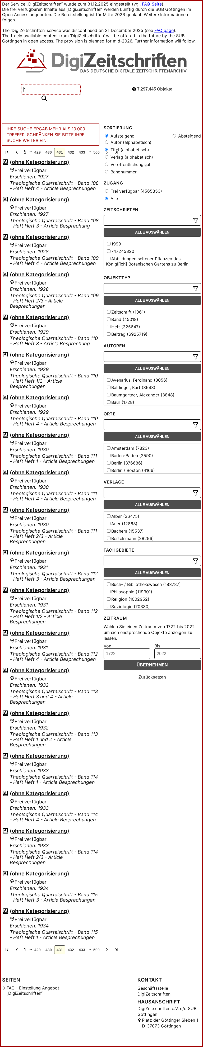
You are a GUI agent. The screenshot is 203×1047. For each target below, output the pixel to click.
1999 (116, 244)
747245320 (122, 251)
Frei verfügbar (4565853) (135, 191)
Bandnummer (123, 171)
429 (37, 152)
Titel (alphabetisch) (129, 149)
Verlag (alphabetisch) (131, 157)
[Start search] (44, 98)
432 (71, 152)
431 (60, 152)
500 (96, 152)
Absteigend (189, 136)
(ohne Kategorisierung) (39, 162)
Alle (113, 198)
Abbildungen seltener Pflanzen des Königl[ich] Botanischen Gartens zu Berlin (147, 261)
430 (48, 152)
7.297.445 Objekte (154, 89)
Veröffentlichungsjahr (131, 164)
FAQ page (164, 30)
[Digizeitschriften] (101, 61)
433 (82, 152)
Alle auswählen (152, 232)
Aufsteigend (122, 136)
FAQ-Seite (152, 4)
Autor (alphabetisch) (130, 142)
